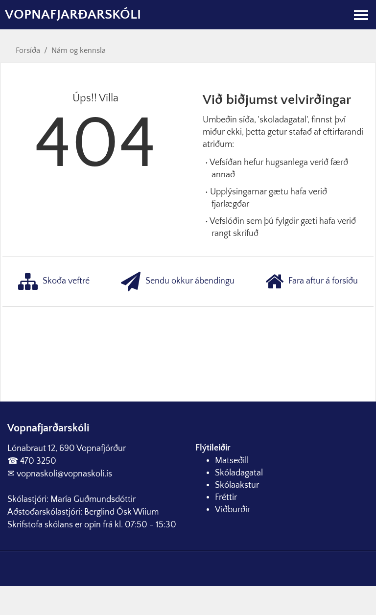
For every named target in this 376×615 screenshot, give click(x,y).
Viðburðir (232, 510)
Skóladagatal (239, 473)
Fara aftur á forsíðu (323, 281)
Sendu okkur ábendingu (190, 281)
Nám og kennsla (78, 50)
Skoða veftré (66, 281)
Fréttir (226, 497)
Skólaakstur (237, 485)
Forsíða (28, 50)
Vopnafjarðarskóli (73, 14)
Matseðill (232, 461)
